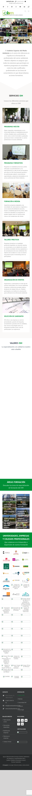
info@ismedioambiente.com (10, 705)
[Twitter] (22, 720)
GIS (7, 758)
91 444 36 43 (19, 1)
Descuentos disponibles (6, 726)
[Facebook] (18, 720)
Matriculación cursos (7, 720)
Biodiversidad (10, 756)
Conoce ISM (21, 695)
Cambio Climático (10, 760)
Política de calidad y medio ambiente (21, 765)
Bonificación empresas (6, 731)
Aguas (4, 756)
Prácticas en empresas (6, 737)
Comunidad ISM (22, 702)
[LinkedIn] (22, 724)
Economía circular (20, 760)
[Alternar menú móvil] (29, 11)
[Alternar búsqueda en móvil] (25, 11)
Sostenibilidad (18, 758)
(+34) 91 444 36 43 (9, 701)
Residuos (11, 758)
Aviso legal (21, 709)
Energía (16, 756)
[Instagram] (18, 724)
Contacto (20, 706)
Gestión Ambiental (24, 756)
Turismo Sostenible (16, 762)
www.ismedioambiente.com (10, 708)
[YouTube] (26, 720)
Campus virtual (7, 741)
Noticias (20, 699)
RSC (24, 758)
